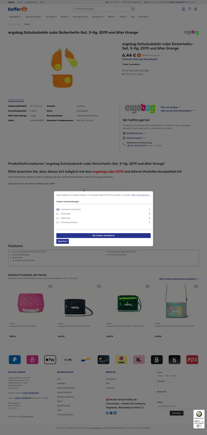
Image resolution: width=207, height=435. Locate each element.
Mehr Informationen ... (141, 195)
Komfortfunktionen (69, 222)
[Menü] (203, 411)
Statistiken (66, 214)
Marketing (65, 218)
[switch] (58, 214)
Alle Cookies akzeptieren (103, 235)
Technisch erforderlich (71, 209)
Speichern (62, 241)
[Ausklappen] (149, 209)
